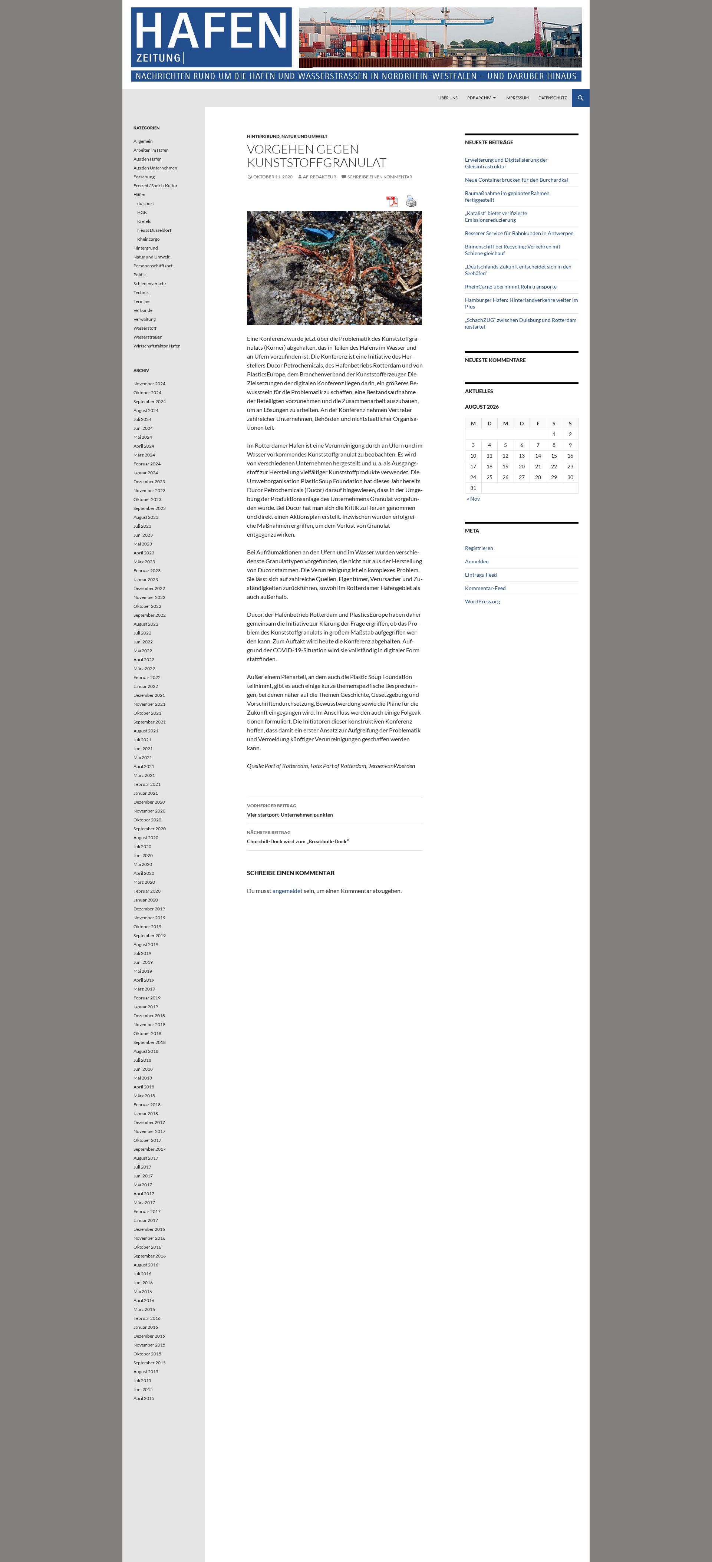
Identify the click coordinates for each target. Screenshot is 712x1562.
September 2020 (150, 828)
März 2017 (144, 1202)
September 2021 (150, 722)
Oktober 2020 (147, 820)
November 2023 (149, 490)
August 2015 (146, 1371)
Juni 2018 (143, 1069)
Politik (140, 274)
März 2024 (144, 455)
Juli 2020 (142, 846)
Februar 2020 (147, 891)
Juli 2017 (142, 1167)
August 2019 (146, 944)
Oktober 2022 (147, 606)
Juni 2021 (143, 748)
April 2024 (144, 446)
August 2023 (146, 517)
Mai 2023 (143, 544)
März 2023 (144, 561)
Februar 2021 (147, 784)
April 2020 (144, 873)
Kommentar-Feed (485, 588)
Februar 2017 (147, 1211)
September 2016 (150, 1256)
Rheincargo (148, 239)
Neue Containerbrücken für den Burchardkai (516, 180)
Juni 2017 (143, 1176)
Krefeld (144, 221)
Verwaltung (145, 319)
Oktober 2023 (147, 499)
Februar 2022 (147, 677)
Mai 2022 (143, 650)
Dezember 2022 (149, 588)
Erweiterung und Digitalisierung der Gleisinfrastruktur (506, 162)
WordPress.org (482, 601)
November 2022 (149, 597)
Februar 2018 (147, 1104)
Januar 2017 (146, 1220)
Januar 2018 (146, 1113)
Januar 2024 (146, 472)
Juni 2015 (143, 1389)
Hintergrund (263, 136)
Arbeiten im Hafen (151, 150)
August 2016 (146, 1265)
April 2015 (144, 1398)
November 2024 (149, 383)
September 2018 (150, 1042)
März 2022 (144, 668)
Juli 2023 (142, 526)
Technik (141, 292)
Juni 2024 (143, 428)
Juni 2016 (143, 1282)
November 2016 (149, 1238)
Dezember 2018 (149, 1015)
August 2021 (146, 731)
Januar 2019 (146, 1006)
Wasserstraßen (148, 337)
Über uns (448, 97)
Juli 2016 (142, 1273)
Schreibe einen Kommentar (379, 176)
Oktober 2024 (147, 392)
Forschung (144, 176)
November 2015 (149, 1345)
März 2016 (144, 1309)
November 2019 (149, 917)
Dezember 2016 (149, 1229)
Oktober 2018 (147, 1033)
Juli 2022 (142, 633)
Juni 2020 (143, 855)
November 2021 (149, 704)
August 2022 (146, 624)
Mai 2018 (143, 1078)
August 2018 (146, 1051)
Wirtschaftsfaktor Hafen (157, 346)
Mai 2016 (143, 1291)
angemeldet (288, 890)
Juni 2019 (143, 962)
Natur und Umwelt (304, 136)
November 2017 (149, 1131)
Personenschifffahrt (153, 265)
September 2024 (150, 401)
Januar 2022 (146, 686)
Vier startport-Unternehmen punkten (290, 810)
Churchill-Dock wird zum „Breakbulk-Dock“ (298, 837)
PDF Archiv (479, 97)
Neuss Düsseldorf (154, 230)
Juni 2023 (143, 535)
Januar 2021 (146, 793)
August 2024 (146, 410)
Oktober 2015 (147, 1354)
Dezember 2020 (149, 802)
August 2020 (146, 837)
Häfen (139, 194)
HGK (142, 212)
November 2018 (149, 1024)
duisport (145, 203)
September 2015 (150, 1362)
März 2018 (144, 1095)
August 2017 (146, 1158)
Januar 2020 (146, 900)
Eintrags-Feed (481, 574)
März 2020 (144, 882)
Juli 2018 (142, 1060)
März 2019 (144, 989)
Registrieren (479, 548)
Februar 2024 (147, 464)
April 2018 (144, 1087)
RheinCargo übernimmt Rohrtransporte (511, 286)
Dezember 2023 (149, 481)
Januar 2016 (146, 1327)
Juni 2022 (143, 642)
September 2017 (150, 1149)
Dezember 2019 (149, 909)
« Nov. (474, 498)
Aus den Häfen (148, 159)
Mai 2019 (143, 971)
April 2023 (144, 553)
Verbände (143, 310)
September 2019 (150, 935)
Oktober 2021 (147, 713)
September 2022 (150, 615)
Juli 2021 (142, 739)
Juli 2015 (142, 1380)
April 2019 (144, 980)
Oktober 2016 (147, 1247)
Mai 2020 (143, 864)
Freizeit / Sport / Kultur (156, 185)
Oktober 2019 (147, 926)
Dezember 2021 (149, 695)
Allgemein (143, 141)
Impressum (517, 97)
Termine (141, 301)
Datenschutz (552, 97)
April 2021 (144, 766)
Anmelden (477, 561)
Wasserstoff (145, 328)
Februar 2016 (147, 1318)
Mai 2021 (143, 757)
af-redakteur (319, 176)
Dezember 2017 (149, 1122)
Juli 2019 (142, 953)
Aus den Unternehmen (155, 168)
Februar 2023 (147, 570)
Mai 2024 (143, 437)
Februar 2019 (147, 998)
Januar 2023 (146, 579)
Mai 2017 (143, 1184)
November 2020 (149, 811)
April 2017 (144, 1193)
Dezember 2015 (149, 1336)
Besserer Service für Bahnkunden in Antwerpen (519, 233)
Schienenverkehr (150, 283)
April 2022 (144, 659)
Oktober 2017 (147, 1140)
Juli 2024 (142, 419)
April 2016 (144, 1300)
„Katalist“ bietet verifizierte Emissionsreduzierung (496, 216)
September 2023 (150, 508)
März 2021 (144, 775)
